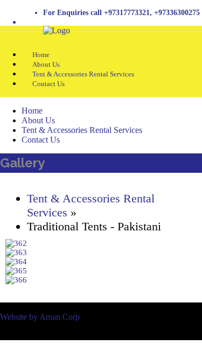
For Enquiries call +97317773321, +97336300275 (121, 13)
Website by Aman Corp (40, 316)
